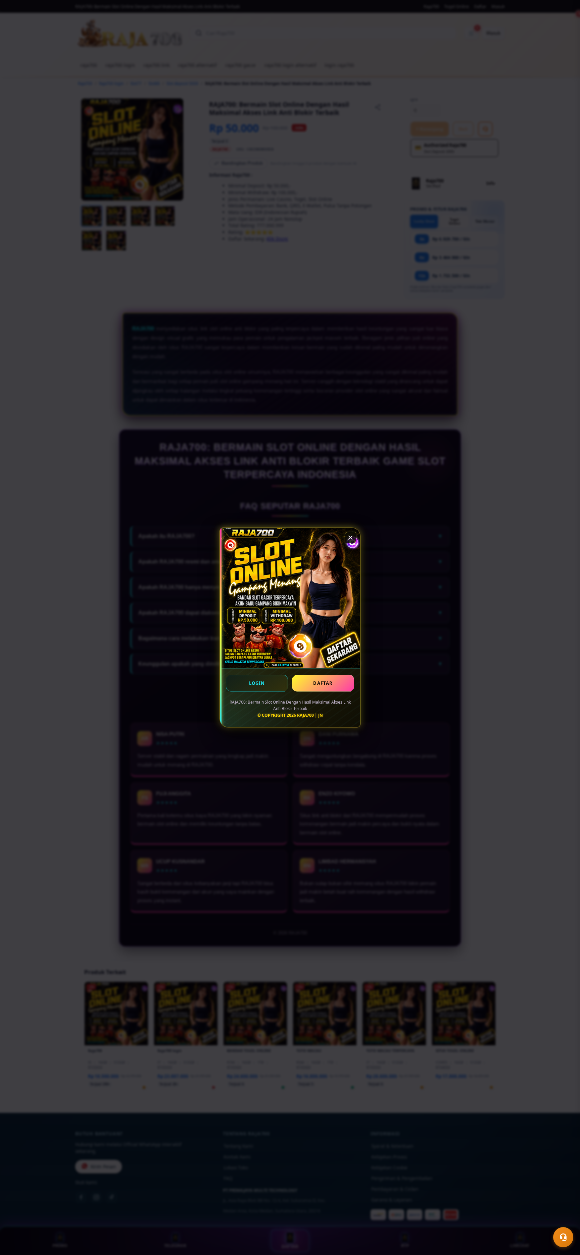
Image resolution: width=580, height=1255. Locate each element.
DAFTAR (323, 683)
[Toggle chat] (563, 1237)
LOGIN (257, 683)
